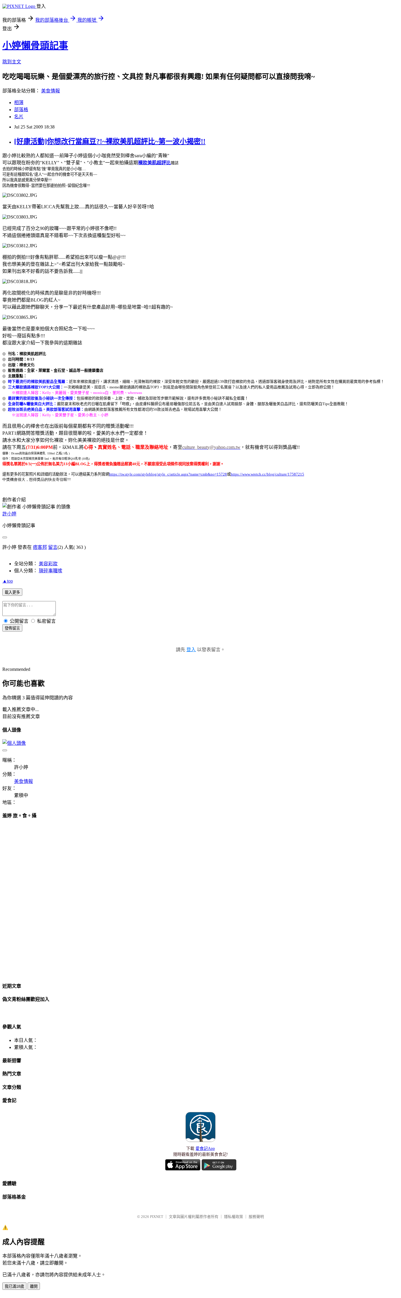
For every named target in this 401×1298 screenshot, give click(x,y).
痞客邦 (40, 547)
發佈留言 (12, 628)
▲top (7, 580)
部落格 (21, 109)
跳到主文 (11, 61)
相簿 (18, 102)
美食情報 (50, 90)
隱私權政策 (233, 1216)
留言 (53, 547)
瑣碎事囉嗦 (50, 570)
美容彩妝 (48, 563)
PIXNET (156, 1216)
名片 (18, 116)
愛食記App (205, 1148)
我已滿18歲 (14, 1286)
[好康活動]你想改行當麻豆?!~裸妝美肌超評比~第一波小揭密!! (109, 141)
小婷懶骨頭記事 (35, 45)
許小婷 (9, 513)
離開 (34, 1286)
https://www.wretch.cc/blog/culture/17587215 (267, 474)
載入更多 (12, 592)
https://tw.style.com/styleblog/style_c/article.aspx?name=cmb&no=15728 (168, 474)
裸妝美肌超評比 (154, 162)
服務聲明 (256, 1216)
